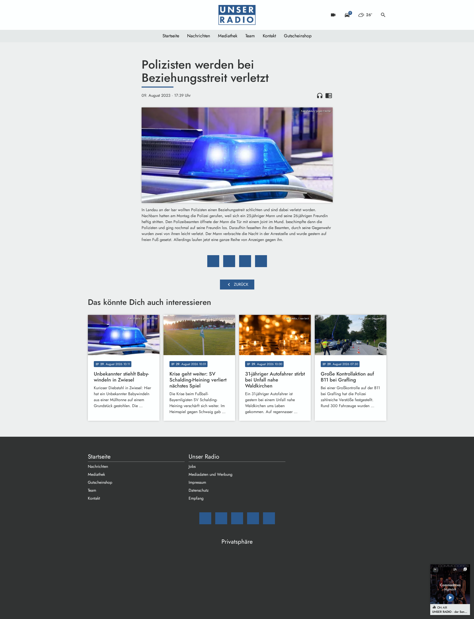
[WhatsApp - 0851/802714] (133, 15)
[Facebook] (103, 15)
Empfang (196, 498)
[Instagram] (113, 15)
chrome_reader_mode (328, 95)
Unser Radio (204, 457)
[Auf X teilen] (229, 261)
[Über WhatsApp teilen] (245, 261)
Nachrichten (198, 36)
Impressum (197, 482)
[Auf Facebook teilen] (213, 261)
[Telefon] (123, 15)
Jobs (192, 466)
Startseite (170, 36)
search (383, 15)
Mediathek (227, 36)
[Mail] (93, 15)
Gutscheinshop (298, 36)
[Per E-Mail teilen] (261, 261)
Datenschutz (199, 490)
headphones (319, 95)
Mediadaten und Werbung (210, 474)
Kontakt (269, 36)
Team (250, 36)
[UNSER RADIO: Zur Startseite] (237, 15)
